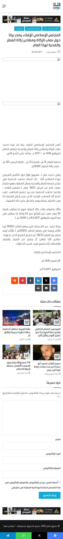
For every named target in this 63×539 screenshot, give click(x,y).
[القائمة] (4, 7)
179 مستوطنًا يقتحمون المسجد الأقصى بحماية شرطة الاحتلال (18, 365)
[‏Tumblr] (30, 280)
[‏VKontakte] (54, 288)
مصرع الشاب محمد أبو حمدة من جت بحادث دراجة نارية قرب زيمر (47, 366)
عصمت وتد (51, 52)
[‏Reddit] (14, 280)
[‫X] (46, 280)
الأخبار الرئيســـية (51, 28)
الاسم (57, 439)
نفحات (19, 28)
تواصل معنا (9, 526)
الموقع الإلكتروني (51, 468)
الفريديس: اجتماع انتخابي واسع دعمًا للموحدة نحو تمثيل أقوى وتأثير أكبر (47, 332)
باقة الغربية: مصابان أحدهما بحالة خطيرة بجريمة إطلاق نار (16, 332)
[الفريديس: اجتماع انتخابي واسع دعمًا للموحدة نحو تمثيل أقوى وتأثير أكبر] (47, 318)
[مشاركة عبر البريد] (46, 288)
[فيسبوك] (54, 280)
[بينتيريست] (22, 280)
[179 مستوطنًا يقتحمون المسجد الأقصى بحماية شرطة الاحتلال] (16, 352)
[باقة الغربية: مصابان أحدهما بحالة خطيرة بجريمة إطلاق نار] (16, 318)
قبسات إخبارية (33, 28)
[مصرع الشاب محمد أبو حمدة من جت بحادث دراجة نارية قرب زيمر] (47, 352)
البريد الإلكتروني (53, 454)
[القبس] (56, 6)
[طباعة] (38, 288)
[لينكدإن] (38, 280)
